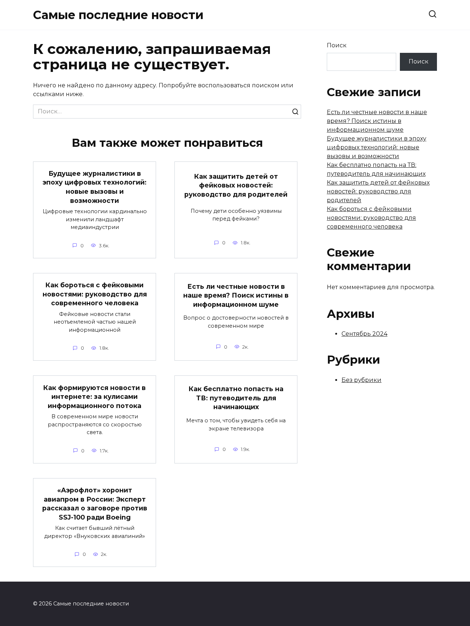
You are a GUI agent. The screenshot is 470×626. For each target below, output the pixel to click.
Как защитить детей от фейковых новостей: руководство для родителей (236, 185)
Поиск (337, 45)
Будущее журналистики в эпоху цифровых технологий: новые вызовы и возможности (95, 187)
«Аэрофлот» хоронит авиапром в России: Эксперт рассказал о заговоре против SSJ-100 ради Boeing (94, 503)
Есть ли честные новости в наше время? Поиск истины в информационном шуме (236, 295)
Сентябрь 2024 (364, 333)
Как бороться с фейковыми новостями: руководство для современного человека (95, 294)
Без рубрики (361, 379)
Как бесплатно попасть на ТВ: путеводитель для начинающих (236, 398)
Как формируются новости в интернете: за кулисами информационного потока (94, 396)
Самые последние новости (118, 15)
